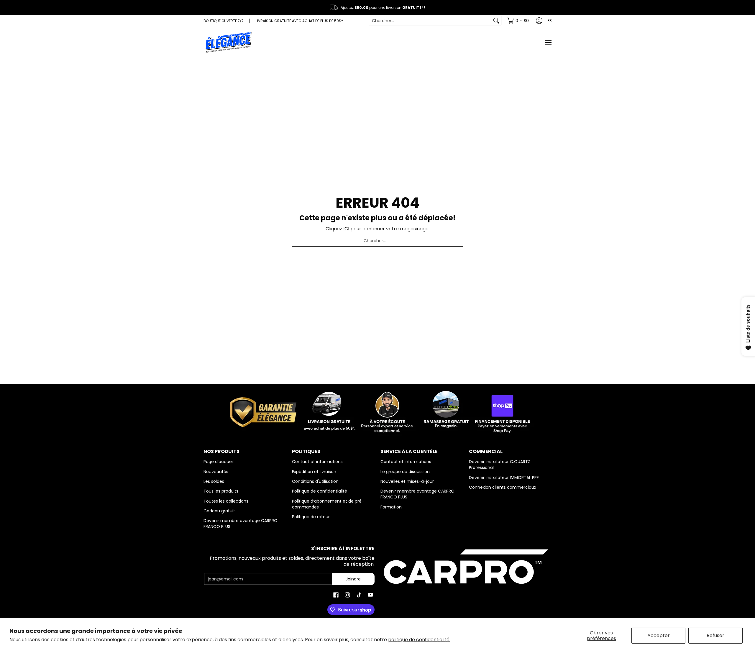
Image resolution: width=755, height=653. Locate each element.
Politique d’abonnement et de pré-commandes (328, 504)
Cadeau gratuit (219, 511)
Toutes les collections (225, 501)
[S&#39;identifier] (539, 21)
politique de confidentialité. (419, 639)
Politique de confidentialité (319, 491)
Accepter (658, 635)
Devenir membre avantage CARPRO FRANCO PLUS (240, 523)
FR (550, 20)
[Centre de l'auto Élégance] (228, 42)
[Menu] (548, 42)
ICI (346, 228)
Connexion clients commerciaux (502, 487)
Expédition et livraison (314, 472)
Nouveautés (215, 472)
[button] (336, 595)
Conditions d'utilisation (315, 481)
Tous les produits (220, 491)
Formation (391, 507)
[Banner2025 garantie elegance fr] (377, 410)
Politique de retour (311, 517)
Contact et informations (317, 462)
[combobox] (430, 20)
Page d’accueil (218, 462)
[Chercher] (496, 20)
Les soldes (213, 481)
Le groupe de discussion (405, 472)
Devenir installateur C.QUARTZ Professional (499, 464)
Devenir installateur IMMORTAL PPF (504, 477)
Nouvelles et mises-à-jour (407, 481)
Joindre (353, 579)
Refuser (715, 635)
